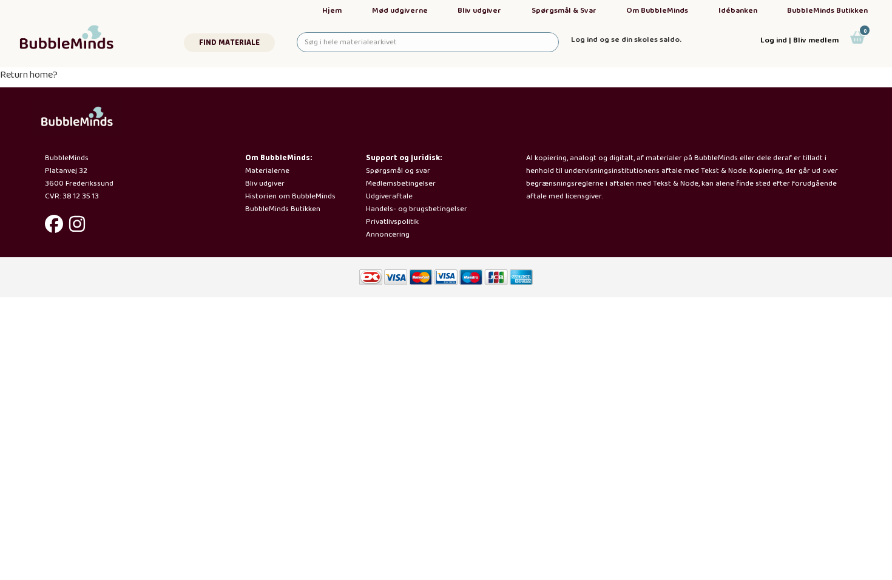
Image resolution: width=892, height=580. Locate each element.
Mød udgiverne (400, 10)
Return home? (29, 75)
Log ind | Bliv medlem (799, 40)
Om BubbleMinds (657, 10)
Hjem (332, 10)
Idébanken (737, 10)
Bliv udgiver (479, 10)
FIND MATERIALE (229, 42)
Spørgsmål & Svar (564, 10)
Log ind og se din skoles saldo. (626, 39)
